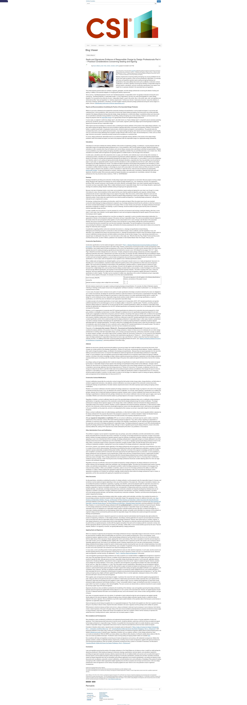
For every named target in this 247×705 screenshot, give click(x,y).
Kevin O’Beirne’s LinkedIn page (114, 679)
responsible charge (106, 117)
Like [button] (159, 66)
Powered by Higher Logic (123, 704)
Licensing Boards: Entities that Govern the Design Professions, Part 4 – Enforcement (134, 629)
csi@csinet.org (90, 697)
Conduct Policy (102, 694)
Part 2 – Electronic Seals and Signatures (126, 553)
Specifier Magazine (103, 692)
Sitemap (101, 697)
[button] (94, 45)
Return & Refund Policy (104, 696)
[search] (155, 3)
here (149, 635)
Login (159, 1)
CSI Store (88, 1)
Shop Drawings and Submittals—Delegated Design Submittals (125, 503)
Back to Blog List (91, 55)
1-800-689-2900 (90, 695)
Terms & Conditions (103, 695)
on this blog (133, 70)
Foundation (92, 1)
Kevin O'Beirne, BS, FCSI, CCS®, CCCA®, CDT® (106, 66)
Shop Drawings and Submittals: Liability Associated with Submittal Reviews (139, 500)
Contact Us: (90, 693)
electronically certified (91, 170)
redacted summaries (95, 632)
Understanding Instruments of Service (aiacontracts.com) (109, 103)
